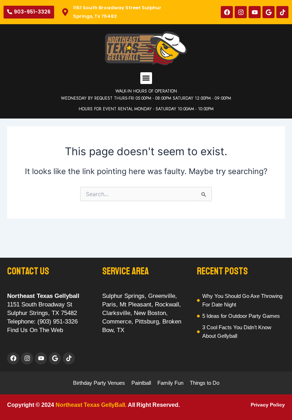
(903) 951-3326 (57, 321)
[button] (146, 78)
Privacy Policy (268, 405)
